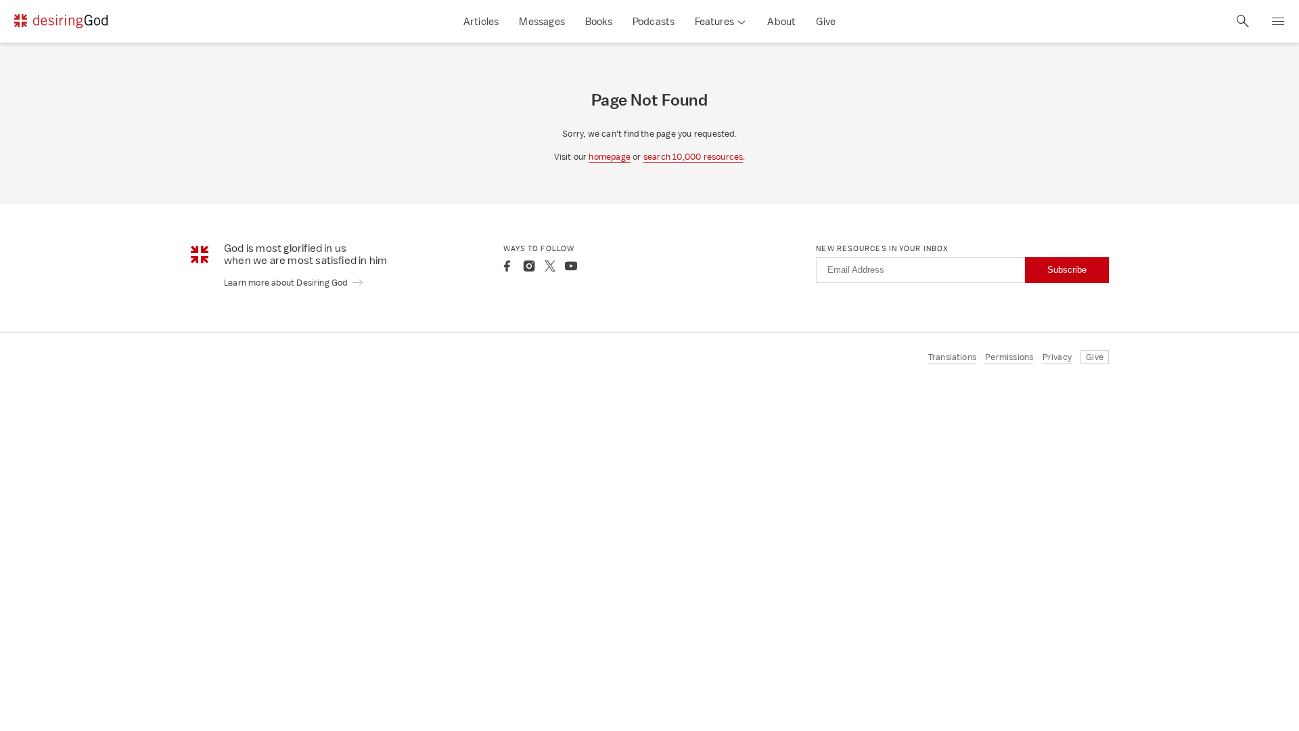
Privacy (1057, 357)
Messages (542, 21)
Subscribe (1067, 270)
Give (826, 21)
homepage (610, 156)
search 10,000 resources (693, 156)
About (781, 21)
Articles (481, 21)
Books (598, 21)
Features (714, 21)
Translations (952, 357)
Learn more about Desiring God (287, 282)
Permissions (1009, 357)
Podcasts (654, 21)
